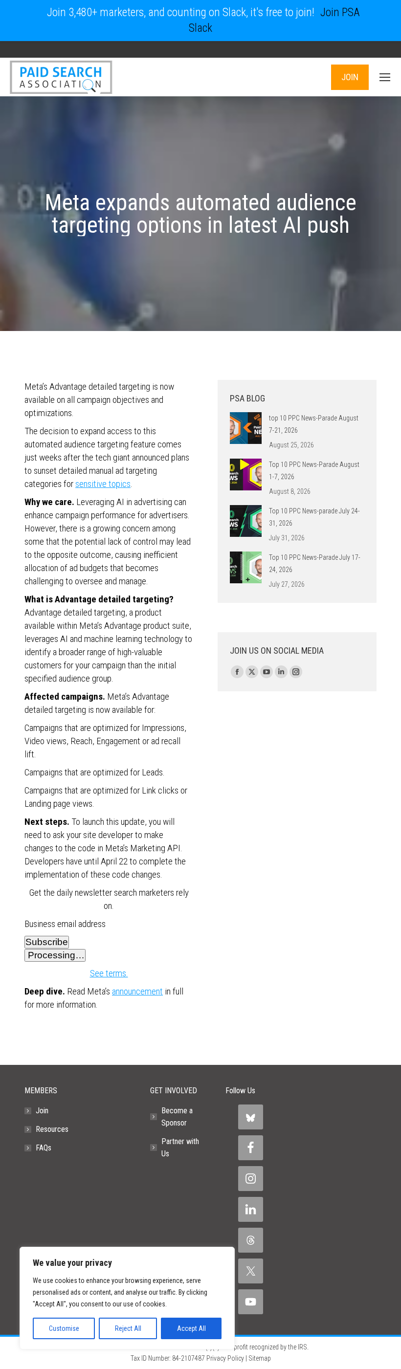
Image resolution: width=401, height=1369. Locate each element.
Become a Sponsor (177, 1116)
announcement (137, 991)
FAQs (43, 1147)
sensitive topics (103, 483)
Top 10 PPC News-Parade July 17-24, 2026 (314, 563)
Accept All (191, 1328)
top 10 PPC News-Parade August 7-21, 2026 (313, 424)
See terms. (109, 973)
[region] (127, 1298)
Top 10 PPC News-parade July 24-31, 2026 (314, 517)
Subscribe (46, 942)
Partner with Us (180, 1147)
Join (42, 1110)
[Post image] (246, 428)
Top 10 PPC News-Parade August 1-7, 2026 (314, 471)
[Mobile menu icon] (385, 77)
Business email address (65, 923)
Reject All (128, 1328)
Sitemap (259, 1358)
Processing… (55, 955)
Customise (64, 1328)
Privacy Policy (225, 1358)
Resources (52, 1129)
